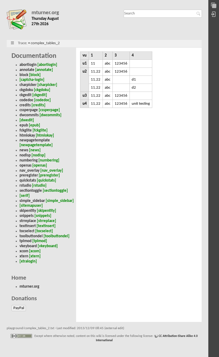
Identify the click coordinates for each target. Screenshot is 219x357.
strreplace (27, 221)
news (23, 150)
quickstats (27, 181)
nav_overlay (29, 171)
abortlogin (28, 65)
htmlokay (27, 136)
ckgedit (25, 95)
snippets (26, 216)
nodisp (25, 155)
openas (25, 166)
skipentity (27, 211)
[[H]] (19, 21)
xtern (23, 256)
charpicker (28, 85)
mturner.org (45, 13)
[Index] (214, 5)
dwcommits (29, 115)
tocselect (26, 231)
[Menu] (12, 43)
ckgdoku (26, 90)
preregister (28, 176)
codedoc (26, 100)
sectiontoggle (30, 191)
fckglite (25, 131)
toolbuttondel (31, 236)
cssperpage (28, 110)
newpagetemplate (34, 140)
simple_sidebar (32, 201)
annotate (26, 70)
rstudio (25, 186)
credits (25, 105)
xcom (23, 251)
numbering (28, 161)
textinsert (27, 226)
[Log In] (214, 14)
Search (199, 14)
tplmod (25, 241)
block (23, 75)
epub (23, 125)
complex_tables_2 (45, 43)
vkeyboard (28, 246)
